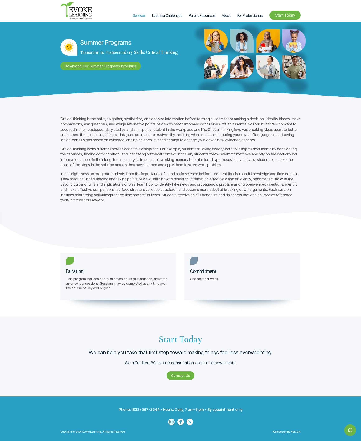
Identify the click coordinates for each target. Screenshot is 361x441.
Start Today (285, 15)
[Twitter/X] (190, 422)
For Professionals (250, 15)
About (226, 15)
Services (139, 15)
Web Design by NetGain (287, 431)
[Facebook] (180, 422)
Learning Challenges (167, 15)
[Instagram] (171, 422)
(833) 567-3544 (145, 409)
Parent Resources (202, 15)
